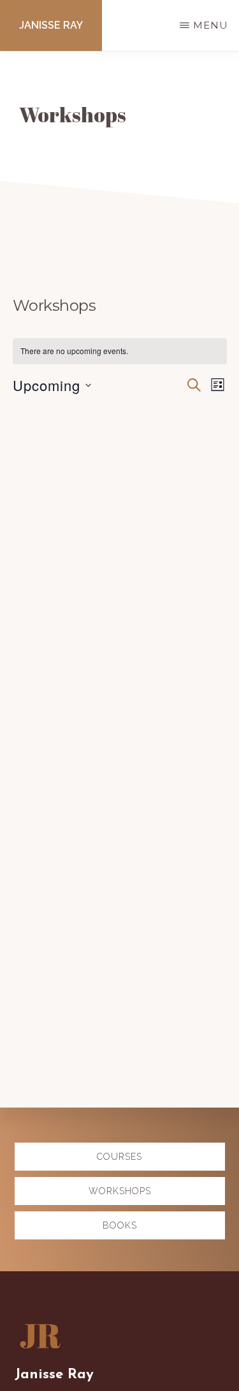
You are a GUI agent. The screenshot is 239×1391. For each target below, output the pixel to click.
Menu (210, 25)
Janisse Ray (51, 25)
